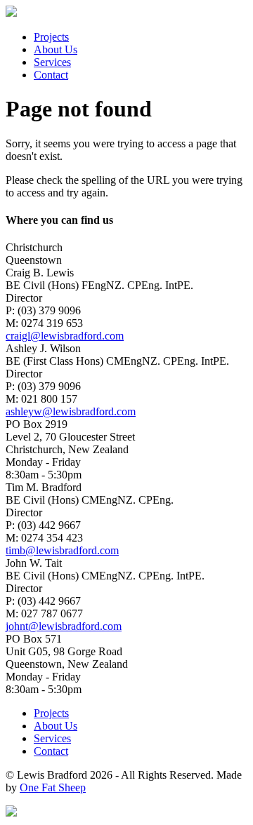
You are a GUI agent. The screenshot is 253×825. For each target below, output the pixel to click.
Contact (51, 75)
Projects (51, 37)
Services (52, 62)
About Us (55, 49)
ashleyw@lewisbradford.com (71, 411)
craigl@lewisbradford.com (65, 336)
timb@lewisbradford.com (62, 550)
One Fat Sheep (53, 787)
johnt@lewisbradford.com (64, 626)
